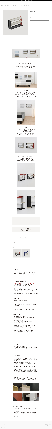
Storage (10, 5)
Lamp (17, 5)
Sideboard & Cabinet (25, 5)
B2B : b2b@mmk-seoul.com (49, 425)
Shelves (8, 5)
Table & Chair (20, 5)
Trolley (13, 5)
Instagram (48, 426)
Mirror (28, 5)
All (5, 5)
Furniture (2, 5)
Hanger (15, 5)
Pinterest (50, 426)
